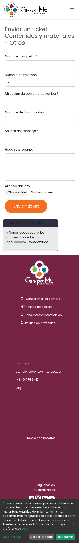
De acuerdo (65, 537)
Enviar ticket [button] (26, 206)
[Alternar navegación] (72, 10)
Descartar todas (41, 537)
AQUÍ (25, 529)
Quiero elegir (12, 537)
